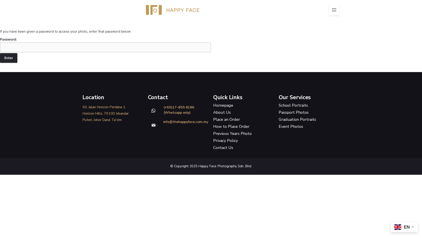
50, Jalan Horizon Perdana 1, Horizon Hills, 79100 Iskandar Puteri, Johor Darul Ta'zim (105, 113)
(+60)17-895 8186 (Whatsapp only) (179, 110)
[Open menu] (334, 9)
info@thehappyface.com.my (185, 121)
